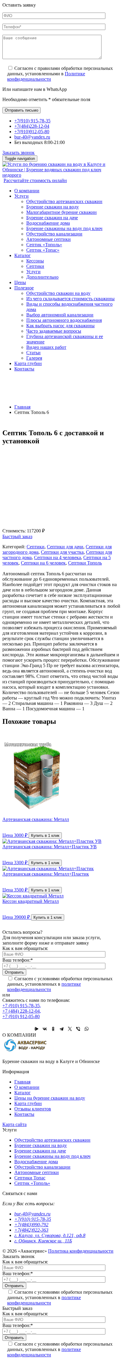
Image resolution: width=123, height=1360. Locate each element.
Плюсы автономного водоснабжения (64, 320)
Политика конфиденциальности (80, 1251)
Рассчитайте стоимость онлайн (35, 180)
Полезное (24, 287)
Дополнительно (42, 277)
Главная (22, 406)
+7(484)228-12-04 (31, 126)
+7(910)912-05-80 (31, 131)
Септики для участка (62, 552)
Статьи (33, 352)
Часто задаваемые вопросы (53, 331)
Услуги (21, 196)
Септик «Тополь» (44, 244)
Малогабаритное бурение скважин (61, 212)
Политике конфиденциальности (46, 76)
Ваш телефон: (17, 960)
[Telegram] (61, 1028)
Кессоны (35, 260)
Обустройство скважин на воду (58, 293)
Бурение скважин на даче (52, 217)
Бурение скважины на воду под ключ (64, 228)
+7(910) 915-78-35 (32, 120)
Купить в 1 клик (45, 835)
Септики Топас (29, 1177)
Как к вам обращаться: (25, 948)
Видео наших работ (46, 347)
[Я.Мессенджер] (36, 1028)
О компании (26, 190)
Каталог (22, 255)
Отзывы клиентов (32, 1108)
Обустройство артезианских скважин (64, 201)
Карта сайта (14, 1124)
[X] (69, 1028)
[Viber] (78, 1028)
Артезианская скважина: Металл (35, 819)
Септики (35, 266)
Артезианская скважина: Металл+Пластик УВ (49, 846)
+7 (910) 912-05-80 (21, 1016)
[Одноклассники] (53, 1028)
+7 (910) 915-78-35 (21, 1005)
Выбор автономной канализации (59, 314)
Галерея (34, 358)
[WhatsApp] (86, 1028)
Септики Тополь (85, 562)
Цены (20, 282)
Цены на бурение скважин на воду (49, 1098)
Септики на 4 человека (57, 557)
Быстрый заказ (17, 536)
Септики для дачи (65, 546)
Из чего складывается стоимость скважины (70, 298)
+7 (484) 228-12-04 (21, 1011)
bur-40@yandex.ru (32, 136)
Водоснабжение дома (48, 223)
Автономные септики (48, 239)
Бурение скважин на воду (52, 206)
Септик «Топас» (42, 250)
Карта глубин (28, 363)
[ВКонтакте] (44, 1028)
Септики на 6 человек (43, 562)
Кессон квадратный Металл (30, 901)
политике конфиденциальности (44, 986)
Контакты (24, 368)
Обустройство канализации (54, 233)
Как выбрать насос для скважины (60, 325)
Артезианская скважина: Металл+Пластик (45, 873)
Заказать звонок (18, 152)
